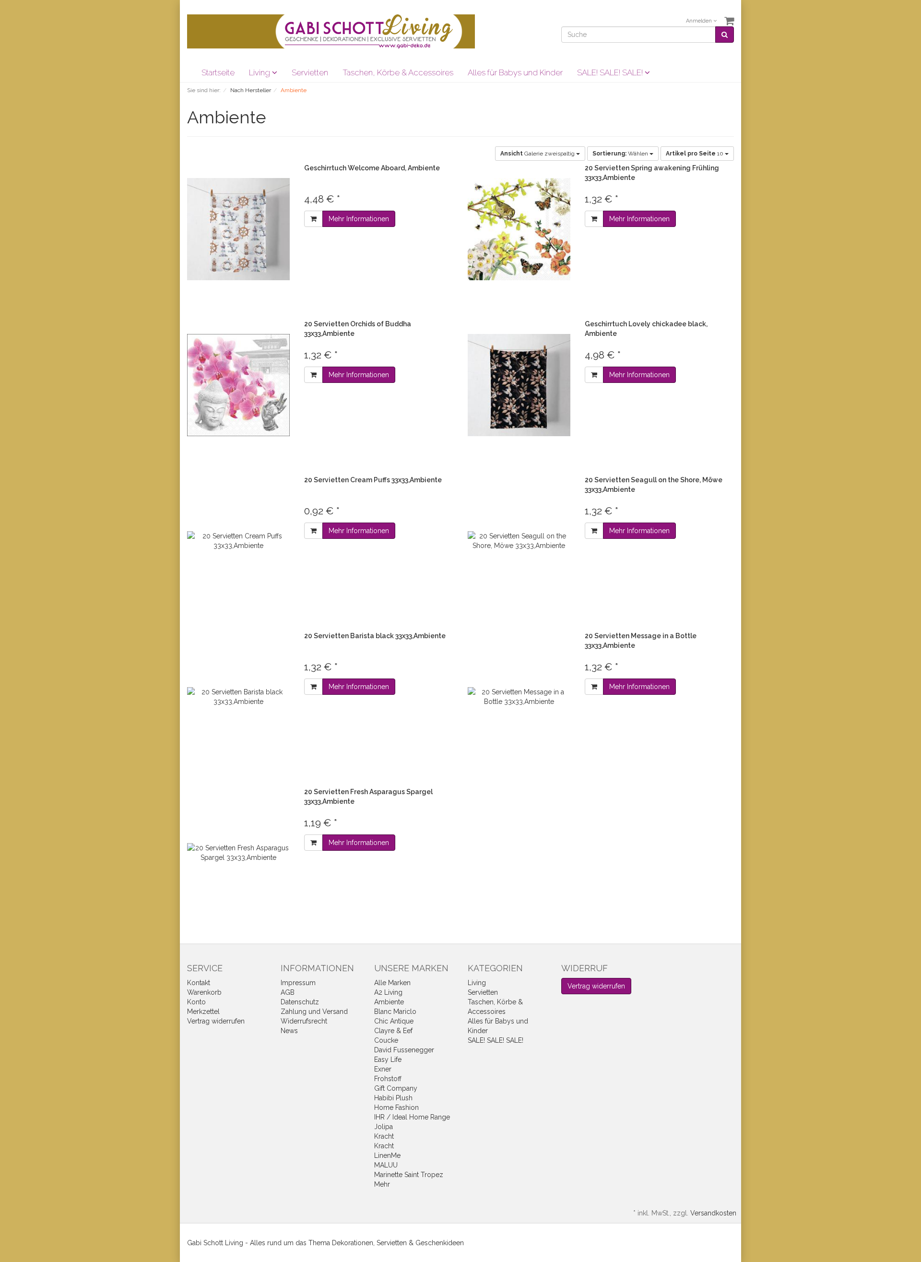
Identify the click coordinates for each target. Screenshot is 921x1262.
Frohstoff (387, 1079)
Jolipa (383, 1127)
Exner (382, 1069)
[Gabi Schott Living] (331, 31)
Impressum (298, 983)
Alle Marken (392, 983)
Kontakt (198, 983)
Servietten (310, 72)
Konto (196, 1002)
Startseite (218, 72)
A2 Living (388, 992)
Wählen (620, 153)
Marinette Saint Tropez (408, 1175)
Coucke (386, 1040)
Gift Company (395, 1088)
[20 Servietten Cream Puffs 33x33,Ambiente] (238, 541)
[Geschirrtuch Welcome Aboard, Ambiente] (238, 229)
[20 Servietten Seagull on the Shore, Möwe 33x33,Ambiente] (519, 541)
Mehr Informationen (359, 219)
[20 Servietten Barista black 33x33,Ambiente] (238, 697)
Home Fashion (396, 1107)
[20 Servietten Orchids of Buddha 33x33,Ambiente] (238, 385)
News (289, 1031)
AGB (288, 992)
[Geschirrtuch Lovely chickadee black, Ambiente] (519, 385)
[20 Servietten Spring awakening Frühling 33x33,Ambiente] (519, 229)
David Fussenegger (404, 1050)
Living (260, 72)
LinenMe (387, 1155)
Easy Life (387, 1059)
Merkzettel (203, 1011)
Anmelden (699, 21)
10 (695, 153)
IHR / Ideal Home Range (412, 1117)
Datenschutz (300, 1002)
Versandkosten (713, 1213)
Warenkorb (204, 992)
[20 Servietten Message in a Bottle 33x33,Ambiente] (519, 697)
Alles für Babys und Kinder (515, 72)
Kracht (384, 1136)
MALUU (386, 1165)
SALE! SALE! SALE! (611, 72)
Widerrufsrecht (304, 1021)
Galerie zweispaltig (538, 153)
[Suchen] (724, 34)
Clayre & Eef (393, 1031)
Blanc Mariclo (395, 1011)
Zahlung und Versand (314, 1011)
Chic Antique (393, 1021)
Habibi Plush (393, 1098)
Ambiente (389, 1002)
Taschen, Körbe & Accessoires (397, 72)
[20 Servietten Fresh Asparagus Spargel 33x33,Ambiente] (238, 853)
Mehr (382, 1184)
